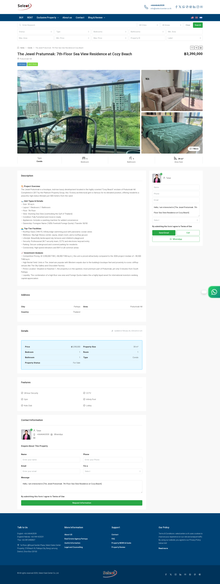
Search (198, 25)
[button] (192, 48)
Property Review (118, 547)
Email (23, 466)
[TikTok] (195, 575)
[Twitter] (171, 575)
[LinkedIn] (181, 575)
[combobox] (149, 25)
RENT (30, 17)
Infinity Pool (91, 399)
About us (67, 17)
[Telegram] (200, 575)
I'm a (85, 466)
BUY (21, 17)
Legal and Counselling (73, 547)
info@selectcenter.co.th (161, 8)
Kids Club (28, 405)
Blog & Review (95, 17)
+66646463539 (157, 5)
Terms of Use (58, 496)
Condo (30, 48)
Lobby (89, 405)
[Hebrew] (201, 17)
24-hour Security (31, 393)
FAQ (113, 539)
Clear (188, 25)
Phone (86, 454)
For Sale (22, 64)
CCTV (88, 393)
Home (22, 48)
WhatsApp (58, 434)
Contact (80, 17)
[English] (192, 17)
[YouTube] (185, 575)
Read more (163, 548)
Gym (26, 399)
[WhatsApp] (190, 575)
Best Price (33, 64)
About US (68, 535)
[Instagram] (176, 575)
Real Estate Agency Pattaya (76, 539)
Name (24, 454)
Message (25, 477)
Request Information (81, 503)
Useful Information (72, 543)
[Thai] (196, 17)
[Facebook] (166, 575)
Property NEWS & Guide (121, 543)
